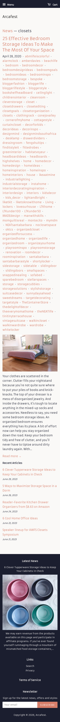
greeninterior (12, 152)
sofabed (36, 275)
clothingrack (25, 115)
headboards (38, 156)
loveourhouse (26, 206)
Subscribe (47, 704)
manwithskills (34, 215)
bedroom (12, 65)
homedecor (43, 161)
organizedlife (38, 238)
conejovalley (47, 115)
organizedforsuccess (17, 234)
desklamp (12, 138)
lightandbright (34, 197)
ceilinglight (44, 92)
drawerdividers (34, 138)
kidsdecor (49, 193)
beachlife (51, 61)
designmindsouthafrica (39, 133)
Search (30, 666)
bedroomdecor (32, 65)
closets (7, 115)
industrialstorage (14, 184)
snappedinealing (14, 275)
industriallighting (18, 179)
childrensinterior (14, 97)
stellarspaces (36, 279)
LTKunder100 (11, 211)
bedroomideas (16, 74)
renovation (13, 252)
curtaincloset (11, 124)
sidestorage (11, 266)
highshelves (11, 161)
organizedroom (13, 243)
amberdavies (31, 61)
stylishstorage (40, 288)
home (27, 161)
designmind (10, 133)
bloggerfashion (13, 83)
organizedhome (13, 238)
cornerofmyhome (18, 120)
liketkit (7, 202)
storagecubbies (28, 284)
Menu (10, 4)
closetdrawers (12, 106)
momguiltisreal (13, 220)
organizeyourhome (41, 243)
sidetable (30, 266)
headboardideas (14, 156)
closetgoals (10, 111)
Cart (55, 4)
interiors (32, 193)
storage (8, 284)
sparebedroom (13, 279)
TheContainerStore (35, 302)
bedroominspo (40, 74)
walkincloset (38, 320)
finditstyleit (10, 147)
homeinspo (38, 170)
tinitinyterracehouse (17, 316)
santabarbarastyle (15, 261)
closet (30, 102)
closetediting (36, 106)
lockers (7, 206)
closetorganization (36, 111)
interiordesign (12, 193)
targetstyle (10, 302)
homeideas (32, 165)
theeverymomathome (18, 311)
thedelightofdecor (15, 307)
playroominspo (16, 247)
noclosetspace (46, 225)
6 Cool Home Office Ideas (20, 518)
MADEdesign (11, 215)
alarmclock (10, 61)
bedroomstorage (14, 79)
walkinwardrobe (14, 325)
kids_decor (13, 197)
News (7, 31)
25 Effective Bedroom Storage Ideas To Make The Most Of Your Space (28, 44)
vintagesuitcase (13, 320)
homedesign (11, 165)
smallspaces (35, 270)
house (30, 175)
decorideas (10, 129)
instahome (38, 184)
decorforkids (34, 124)
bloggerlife (36, 83)
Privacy (30, 670)
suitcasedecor (12, 293)
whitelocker (10, 329)
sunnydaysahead (38, 293)
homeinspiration (14, 170)
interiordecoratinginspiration (23, 188)
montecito (35, 220)
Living (49, 202)
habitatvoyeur (35, 152)
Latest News (30, 561)
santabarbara (39, 256)
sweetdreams (12, 298)
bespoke (36, 79)
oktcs (9, 229)
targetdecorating (38, 298)
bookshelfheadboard (17, 92)
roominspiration (14, 256)
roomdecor (32, 252)
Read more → (11, 456)
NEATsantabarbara (19, 225)
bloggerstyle (38, 88)
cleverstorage (12, 102)
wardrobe (37, 325)
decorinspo (30, 129)
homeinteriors (12, 175)
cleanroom (37, 97)
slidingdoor (48, 266)
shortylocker (41, 261)
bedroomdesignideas (17, 70)
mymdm (52, 220)
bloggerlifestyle (13, 88)
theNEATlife (45, 311)
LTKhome (46, 206)
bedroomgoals (47, 70)
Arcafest (41, 715)
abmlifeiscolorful (37, 56)
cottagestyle (43, 120)
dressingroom (12, 143)
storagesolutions (14, 288)
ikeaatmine (47, 175)
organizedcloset (28, 229)
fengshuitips (35, 143)
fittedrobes (31, 147)
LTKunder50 (32, 211)
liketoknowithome (29, 202)
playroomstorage (42, 247)
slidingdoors (14, 270)
